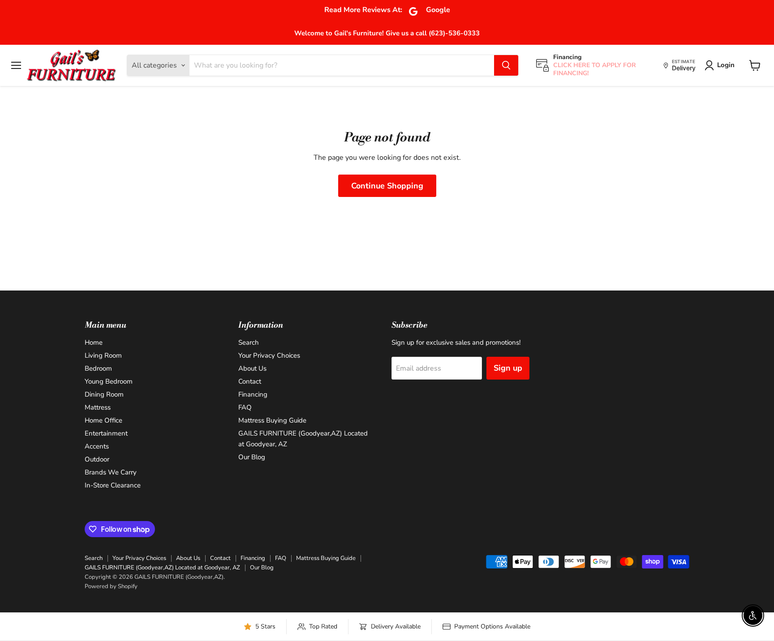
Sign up (508, 368)
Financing (252, 394)
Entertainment (106, 433)
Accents (97, 446)
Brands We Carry (111, 472)
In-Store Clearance (113, 485)
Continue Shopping (387, 185)
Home (94, 342)
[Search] (506, 65)
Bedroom (98, 368)
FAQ (245, 407)
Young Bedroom (109, 381)
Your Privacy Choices (269, 355)
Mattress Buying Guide (272, 420)
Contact (249, 381)
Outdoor (97, 459)
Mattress (98, 407)
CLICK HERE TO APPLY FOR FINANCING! (594, 69)
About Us (252, 368)
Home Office (103, 420)
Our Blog (251, 457)
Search (248, 342)
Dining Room (104, 394)
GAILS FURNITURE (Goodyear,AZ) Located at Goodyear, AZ (162, 568)
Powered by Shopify (111, 586)
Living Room (103, 355)
